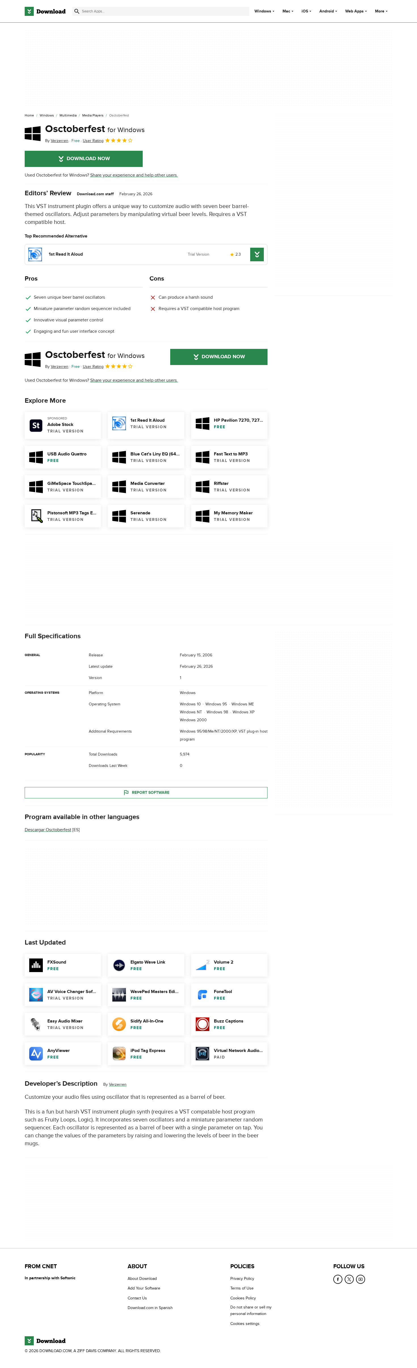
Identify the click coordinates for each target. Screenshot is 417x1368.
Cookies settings (245, 1323)
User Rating (93, 140)
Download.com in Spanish (150, 1307)
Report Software (150, 792)
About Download (142, 1278)
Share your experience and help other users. (134, 175)
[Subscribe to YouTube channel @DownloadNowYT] (360, 1279)
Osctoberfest (95, 129)
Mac (286, 11)
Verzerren (118, 1084)
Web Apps (354, 11)
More (379, 11)
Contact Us (137, 1298)
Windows (262, 11)
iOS (305, 11)
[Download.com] (45, 11)
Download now (88, 159)
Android (326, 11)
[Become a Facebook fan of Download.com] (337, 1279)
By (56, 140)
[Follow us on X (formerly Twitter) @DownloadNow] (349, 1279)
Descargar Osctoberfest (48, 830)
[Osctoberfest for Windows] (33, 133)
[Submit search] (76, 11)
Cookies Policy (243, 1298)
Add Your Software (144, 1288)
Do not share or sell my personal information (250, 1310)
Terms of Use (242, 1288)
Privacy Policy (242, 1278)
